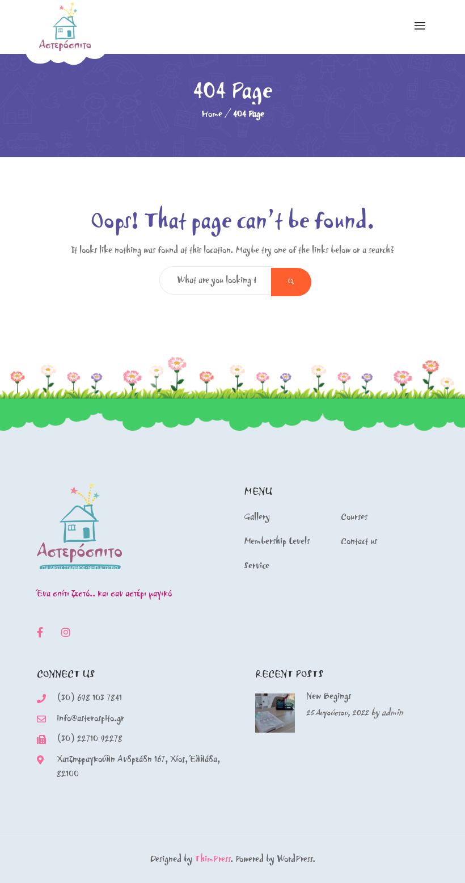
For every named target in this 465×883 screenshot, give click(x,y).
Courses (354, 516)
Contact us (359, 541)
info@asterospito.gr (90, 718)
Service (256, 565)
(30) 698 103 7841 (89, 697)
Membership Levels (277, 541)
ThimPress (212, 858)
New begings (328, 696)
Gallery (257, 516)
